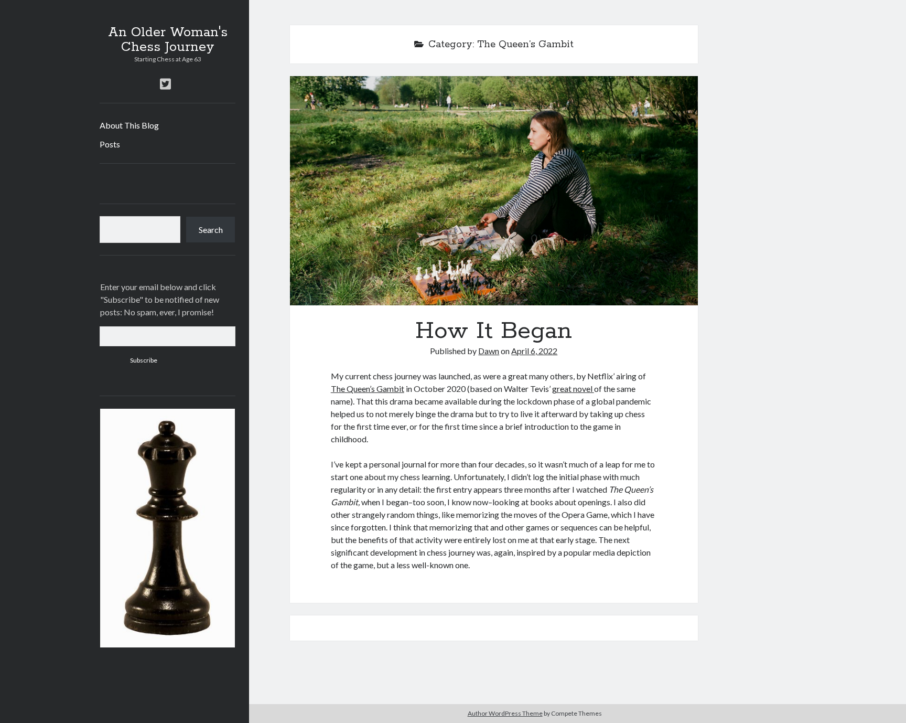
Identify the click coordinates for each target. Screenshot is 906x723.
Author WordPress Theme (505, 713)
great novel (573, 389)
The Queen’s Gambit (367, 389)
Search (211, 230)
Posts (110, 144)
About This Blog (129, 125)
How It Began (494, 190)
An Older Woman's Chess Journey (168, 40)
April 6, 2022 (534, 351)
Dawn (488, 351)
